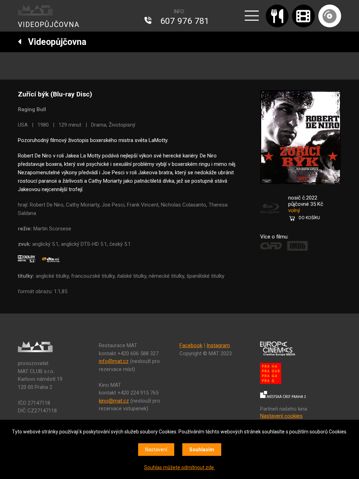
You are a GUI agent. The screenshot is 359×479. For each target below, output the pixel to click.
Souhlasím (201, 449)
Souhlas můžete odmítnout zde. (179, 467)
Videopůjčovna (54, 42)
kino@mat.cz (114, 401)
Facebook (191, 345)
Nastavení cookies (281, 416)
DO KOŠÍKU (309, 217)
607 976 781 (184, 21)
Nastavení (156, 449)
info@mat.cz (114, 361)
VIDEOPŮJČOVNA (48, 24)
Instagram (218, 345)
